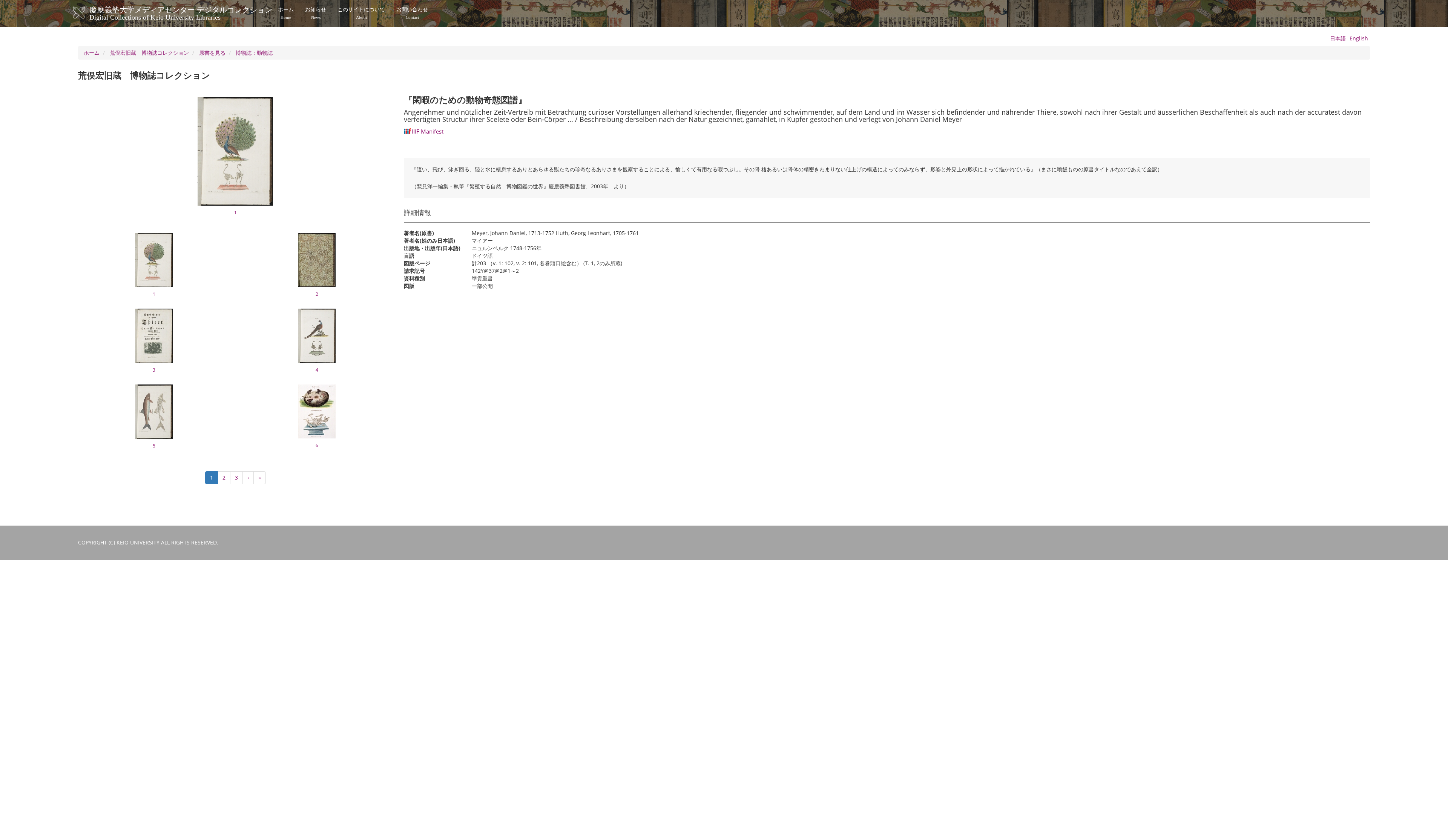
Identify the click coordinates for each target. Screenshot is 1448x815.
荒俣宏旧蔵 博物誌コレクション (149, 52)
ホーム (286, 13)
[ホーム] (86, 12)
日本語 (1338, 38)
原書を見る (212, 52)
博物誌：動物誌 (254, 52)
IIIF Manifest (427, 131)
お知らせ (315, 13)
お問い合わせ (412, 13)
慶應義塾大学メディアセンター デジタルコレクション (180, 12)
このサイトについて (361, 13)
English (1359, 38)
